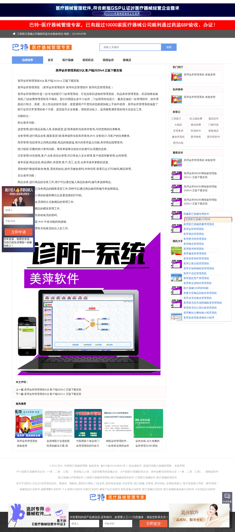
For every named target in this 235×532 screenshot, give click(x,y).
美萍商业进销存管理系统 (197, 283)
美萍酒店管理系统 (193, 234)
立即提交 (153, 524)
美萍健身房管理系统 (195, 253)
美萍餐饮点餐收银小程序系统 (200, 312)
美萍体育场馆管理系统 (196, 258)
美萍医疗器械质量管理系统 (198, 224)
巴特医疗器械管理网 (75, 465)
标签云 (176, 112)
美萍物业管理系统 (193, 244)
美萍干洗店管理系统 (195, 273)
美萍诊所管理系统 (193, 229)
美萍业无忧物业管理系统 (197, 298)
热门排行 (178, 67)
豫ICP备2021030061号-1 (114, 465)
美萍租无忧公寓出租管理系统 (200, 307)
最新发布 (178, 152)
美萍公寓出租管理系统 (196, 263)
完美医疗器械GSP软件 (198, 219)
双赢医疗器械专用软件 (196, 214)
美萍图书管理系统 (193, 248)
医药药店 (88, 60)
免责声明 (179, 465)
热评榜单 (178, 89)
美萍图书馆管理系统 (195, 239)
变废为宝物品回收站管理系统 (200, 293)
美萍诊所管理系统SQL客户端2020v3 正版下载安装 (52, 389)
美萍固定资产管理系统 (196, 278)
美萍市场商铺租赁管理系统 (198, 268)
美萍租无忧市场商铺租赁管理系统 (202, 303)
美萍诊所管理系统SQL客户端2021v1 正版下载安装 (52, 394)
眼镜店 (127, 60)
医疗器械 (67, 60)
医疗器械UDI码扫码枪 (196, 288)
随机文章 (178, 241)
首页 (50, 60)
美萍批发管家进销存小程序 (198, 317)
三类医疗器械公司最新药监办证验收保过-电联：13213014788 (51, 33)
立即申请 (18, 232)
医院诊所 (108, 60)
